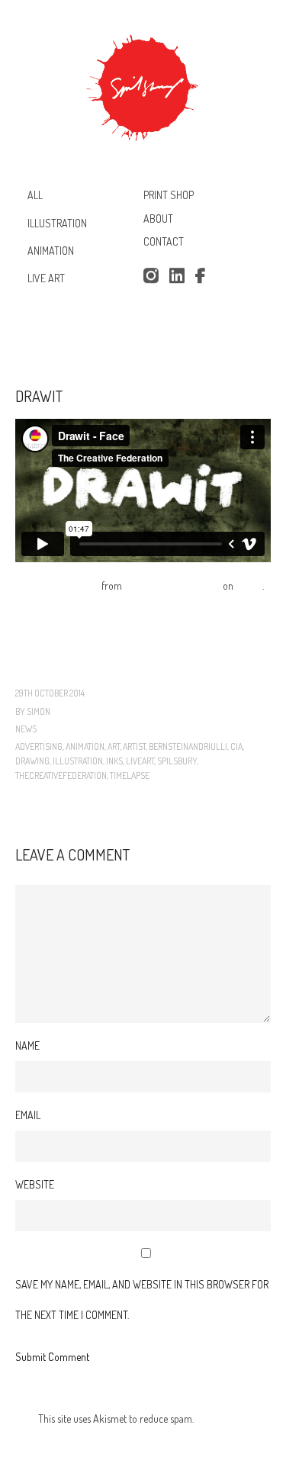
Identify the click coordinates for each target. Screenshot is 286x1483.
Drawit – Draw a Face (57, 585)
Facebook (202, 276)
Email (27, 1114)
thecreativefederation (61, 775)
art (114, 746)
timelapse (129, 775)
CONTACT (163, 242)
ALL (35, 194)
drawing (32, 761)
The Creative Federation (172, 585)
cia (236, 746)
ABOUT (158, 218)
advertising (39, 746)
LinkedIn (177, 276)
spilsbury (177, 761)
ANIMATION (50, 250)
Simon (38, 711)
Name (27, 1045)
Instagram (150, 276)
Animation (85, 746)
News (26, 729)
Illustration (78, 761)
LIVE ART (46, 278)
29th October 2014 (50, 693)
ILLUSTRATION (57, 222)
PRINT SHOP (168, 194)
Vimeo (249, 585)
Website (34, 1184)
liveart (140, 761)
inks (114, 761)
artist (134, 746)
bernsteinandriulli (188, 746)
